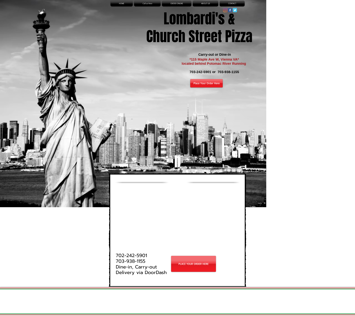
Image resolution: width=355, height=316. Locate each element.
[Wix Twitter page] (235, 10)
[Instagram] (225, 10)
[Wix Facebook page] (230, 10)
